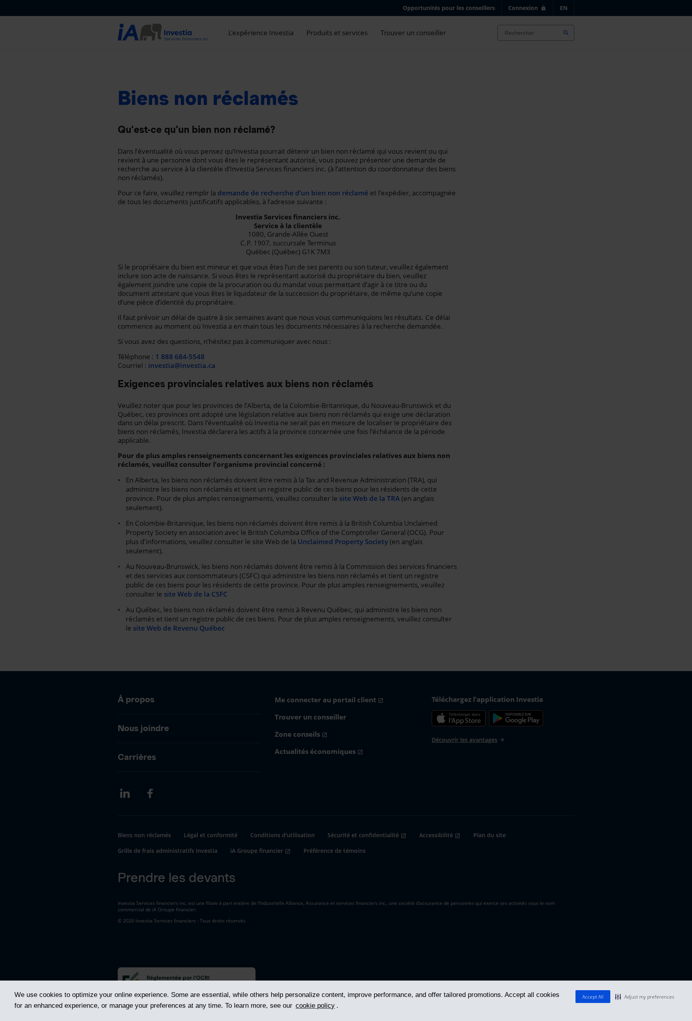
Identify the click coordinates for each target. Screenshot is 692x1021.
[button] (645, 996)
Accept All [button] (592, 996)
